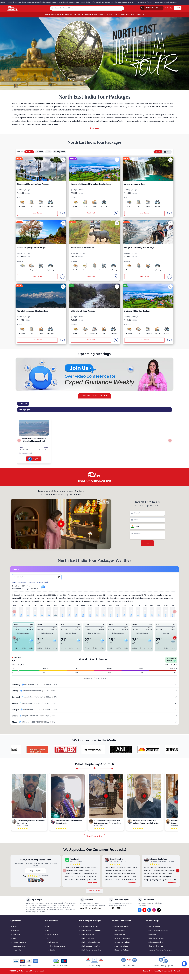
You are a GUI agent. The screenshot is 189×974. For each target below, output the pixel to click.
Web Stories (125, 15)
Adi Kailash (66, 15)
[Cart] (171, 8)
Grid (168, 152)
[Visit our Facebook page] (140, 910)
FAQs (115, 15)
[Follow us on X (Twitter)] (159, 910)
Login (178, 8)
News (132, 15)
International (98, 15)
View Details (37, 213)
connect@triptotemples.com (90, 908)
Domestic (87, 15)
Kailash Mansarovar (52, 15)
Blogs (109, 15)
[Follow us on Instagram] (154, 910)
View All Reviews (94, 891)
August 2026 (23, 404)
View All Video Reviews (94, 836)
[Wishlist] (166, 8)
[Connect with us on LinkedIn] (149, 910)
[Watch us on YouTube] (144, 910)
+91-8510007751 (115, 908)
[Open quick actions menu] (184, 963)
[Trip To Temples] (10, 8)
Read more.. (93, 883)
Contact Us (140, 15)
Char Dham (77, 15)
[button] (133, 526)
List (159, 152)
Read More (94, 128)
